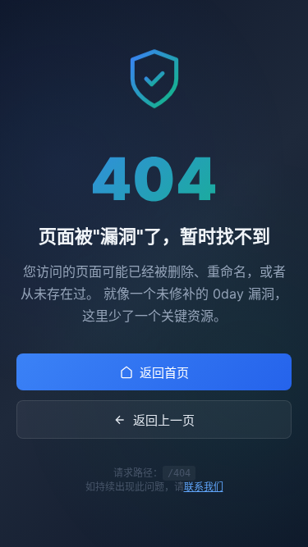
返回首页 (164, 373)
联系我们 (203, 487)
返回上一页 (164, 420)
